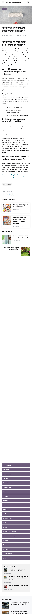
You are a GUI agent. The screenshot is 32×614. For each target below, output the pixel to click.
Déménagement (7, 487)
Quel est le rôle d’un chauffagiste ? (18, 586)
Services (5, 527)
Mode (4, 514)
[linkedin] (9, 195)
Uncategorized (7, 553)
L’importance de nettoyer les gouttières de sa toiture (17, 570)
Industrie (5, 500)
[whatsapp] (12, 195)
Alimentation (7, 465)
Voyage (5, 558)
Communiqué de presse (13, 2)
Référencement (7, 518)
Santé (5, 522)
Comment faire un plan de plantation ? (11, 249)
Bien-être (6, 469)
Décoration (6, 483)
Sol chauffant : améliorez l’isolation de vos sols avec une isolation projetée (18, 578)
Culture (5, 478)
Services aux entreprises (10, 536)
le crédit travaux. (24, 90)
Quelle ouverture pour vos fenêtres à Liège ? (20, 237)
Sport (4, 545)
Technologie (6, 549)
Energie (5, 492)
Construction (7, 474)
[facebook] (6, 195)
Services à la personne (9, 531)
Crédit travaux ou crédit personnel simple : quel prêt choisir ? (19, 220)
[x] (3, 195)
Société (5, 540)
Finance (4, 8)
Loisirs (5, 505)
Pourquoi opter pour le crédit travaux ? (20, 206)
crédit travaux (7, 184)
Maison (5, 509)
